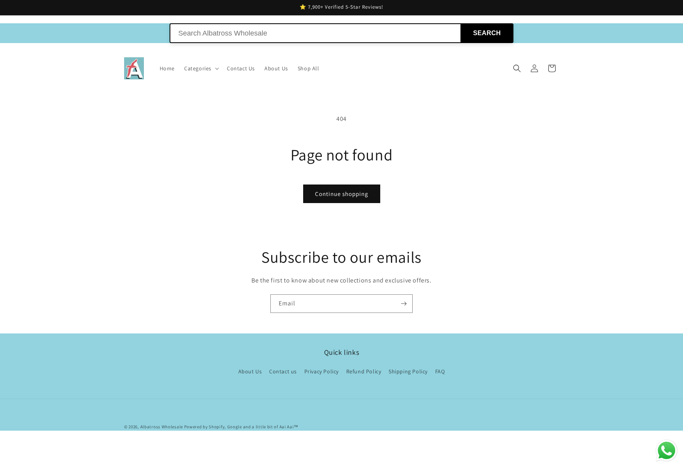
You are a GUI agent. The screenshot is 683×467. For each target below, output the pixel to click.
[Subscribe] (403, 303)
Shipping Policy (408, 371)
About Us (250, 371)
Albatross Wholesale (161, 426)
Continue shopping (341, 194)
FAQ (440, 371)
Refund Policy (363, 371)
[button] (200, 68)
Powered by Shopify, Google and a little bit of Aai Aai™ (241, 426)
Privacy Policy (321, 371)
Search (487, 33)
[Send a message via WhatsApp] (666, 450)
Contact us (283, 371)
